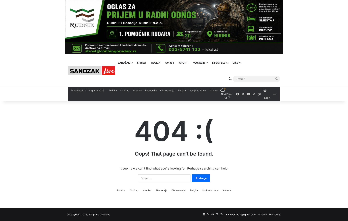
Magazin (199, 62)
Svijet (169, 62)
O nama (262, 214)
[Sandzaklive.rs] (91, 70)
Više (235, 62)
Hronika (137, 90)
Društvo (124, 90)
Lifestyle (218, 62)
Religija (182, 90)
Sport (183, 62)
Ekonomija (151, 90)
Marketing (275, 214)
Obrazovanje (167, 90)
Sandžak (124, 62)
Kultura (214, 90)
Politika (113, 90)
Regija (155, 62)
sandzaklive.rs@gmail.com (241, 214)
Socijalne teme (197, 90)
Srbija (141, 62)
